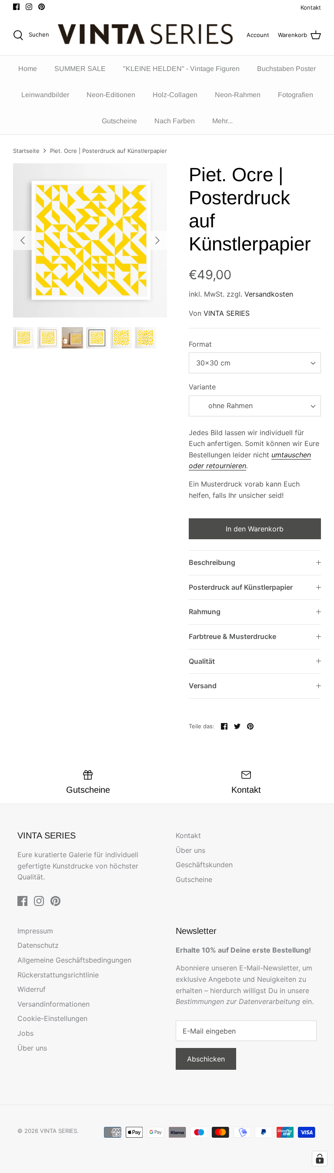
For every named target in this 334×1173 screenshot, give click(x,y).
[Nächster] (157, 240)
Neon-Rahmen (238, 94)
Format (200, 344)
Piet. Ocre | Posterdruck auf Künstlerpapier (108, 150)
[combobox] (255, 362)
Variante (202, 386)
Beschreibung (212, 562)
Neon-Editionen (111, 94)
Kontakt (311, 7)
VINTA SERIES (227, 313)
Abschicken (206, 1059)
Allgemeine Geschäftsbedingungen (74, 960)
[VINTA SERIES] (148, 35)
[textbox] (230, 405)
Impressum (35, 930)
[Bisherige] (22, 240)
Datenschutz (38, 945)
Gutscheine (119, 121)
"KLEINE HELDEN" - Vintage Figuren (181, 68)
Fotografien (295, 94)
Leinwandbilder (45, 94)
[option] (90, 240)
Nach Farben (174, 121)
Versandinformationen (53, 1004)
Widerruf (31, 989)
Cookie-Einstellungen (52, 1018)
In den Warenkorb (255, 528)
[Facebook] (16, 6)
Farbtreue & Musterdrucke (232, 636)
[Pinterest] (41, 6)
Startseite (26, 150)
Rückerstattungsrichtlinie (58, 974)
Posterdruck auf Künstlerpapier (241, 587)
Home (27, 68)
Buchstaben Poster (286, 68)
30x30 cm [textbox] (213, 362)
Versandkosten (268, 294)
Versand (203, 685)
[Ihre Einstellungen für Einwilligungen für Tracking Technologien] (319, 1158)
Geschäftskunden (204, 864)
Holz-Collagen (175, 94)
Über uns (190, 850)
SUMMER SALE (80, 68)
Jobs (25, 1033)
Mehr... (222, 121)
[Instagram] (29, 6)
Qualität (202, 661)
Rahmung (204, 611)
